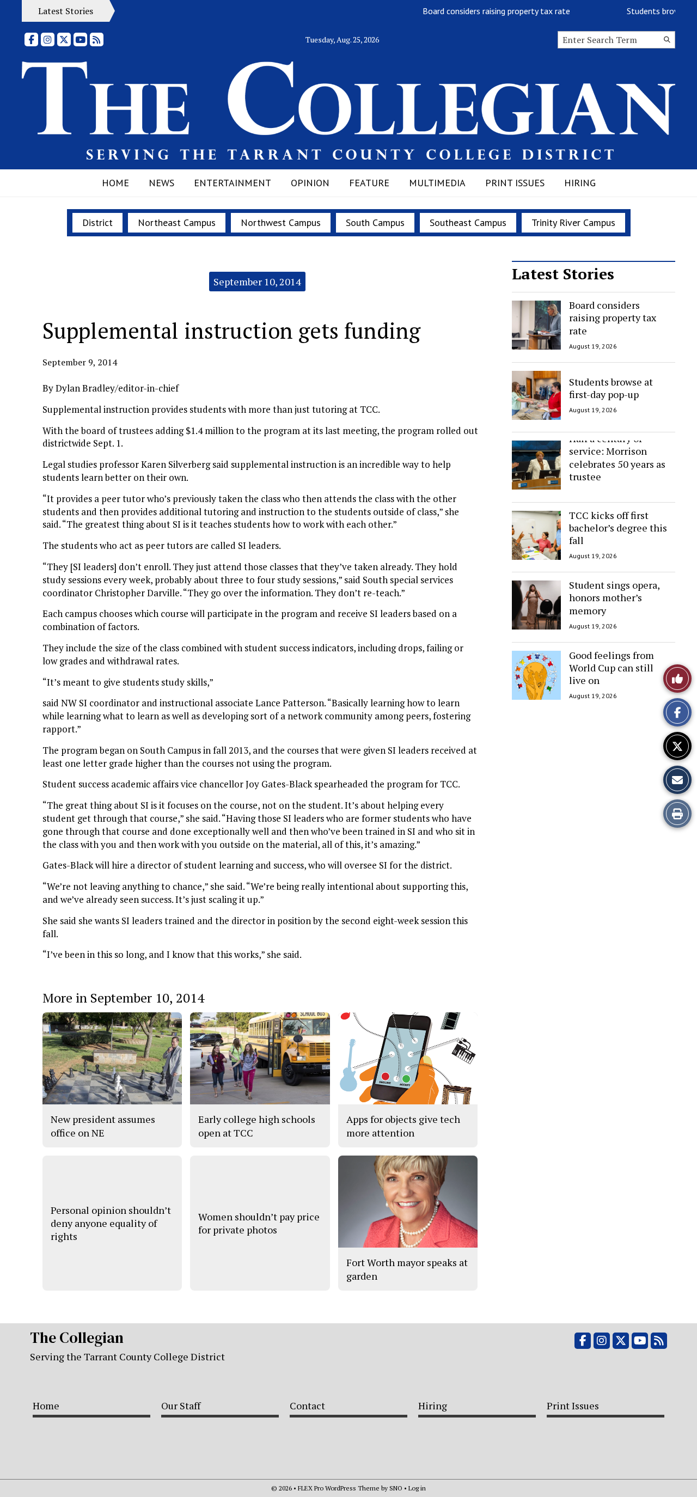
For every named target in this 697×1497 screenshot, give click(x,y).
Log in (417, 1488)
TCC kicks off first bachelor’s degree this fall (618, 528)
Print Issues (515, 182)
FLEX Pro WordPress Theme (339, 1488)
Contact (307, 1405)
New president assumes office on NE (103, 1126)
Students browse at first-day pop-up (611, 387)
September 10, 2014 (257, 281)
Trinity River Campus (573, 222)
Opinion (310, 182)
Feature (369, 182)
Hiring (580, 182)
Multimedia (437, 182)
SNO (395, 1488)
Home (115, 182)
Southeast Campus (468, 222)
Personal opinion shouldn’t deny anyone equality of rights (111, 1223)
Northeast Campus (177, 222)
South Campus (375, 222)
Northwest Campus (281, 222)
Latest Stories (563, 274)
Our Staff (180, 1405)
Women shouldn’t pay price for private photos (259, 1223)
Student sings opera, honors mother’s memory (614, 597)
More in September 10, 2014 (123, 997)
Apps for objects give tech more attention (403, 1126)
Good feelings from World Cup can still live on (611, 668)
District (97, 222)
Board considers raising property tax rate (474, 10)
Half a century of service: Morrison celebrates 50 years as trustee (617, 457)
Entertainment (232, 182)
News (161, 182)
